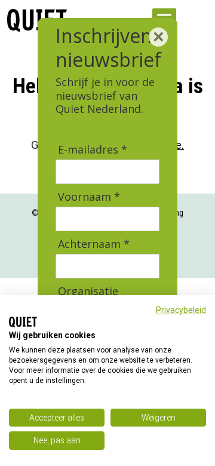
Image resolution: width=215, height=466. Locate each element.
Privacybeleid (181, 310)
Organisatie (88, 291)
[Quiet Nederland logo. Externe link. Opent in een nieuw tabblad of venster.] (23, 322)
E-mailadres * (92, 150)
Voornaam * (89, 197)
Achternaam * (94, 244)
